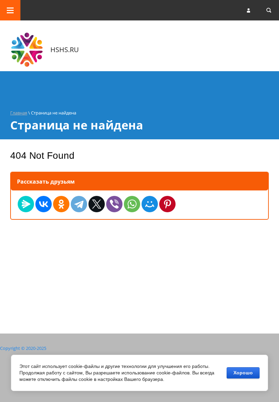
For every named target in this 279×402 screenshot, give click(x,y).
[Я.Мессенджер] (26, 204)
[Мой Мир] (150, 204)
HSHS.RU (64, 49)
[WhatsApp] (132, 204)
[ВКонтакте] (43, 204)
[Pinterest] (167, 204)
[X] (96, 204)
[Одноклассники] (61, 204)
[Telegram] (79, 204)
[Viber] (114, 204)
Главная (18, 113)
